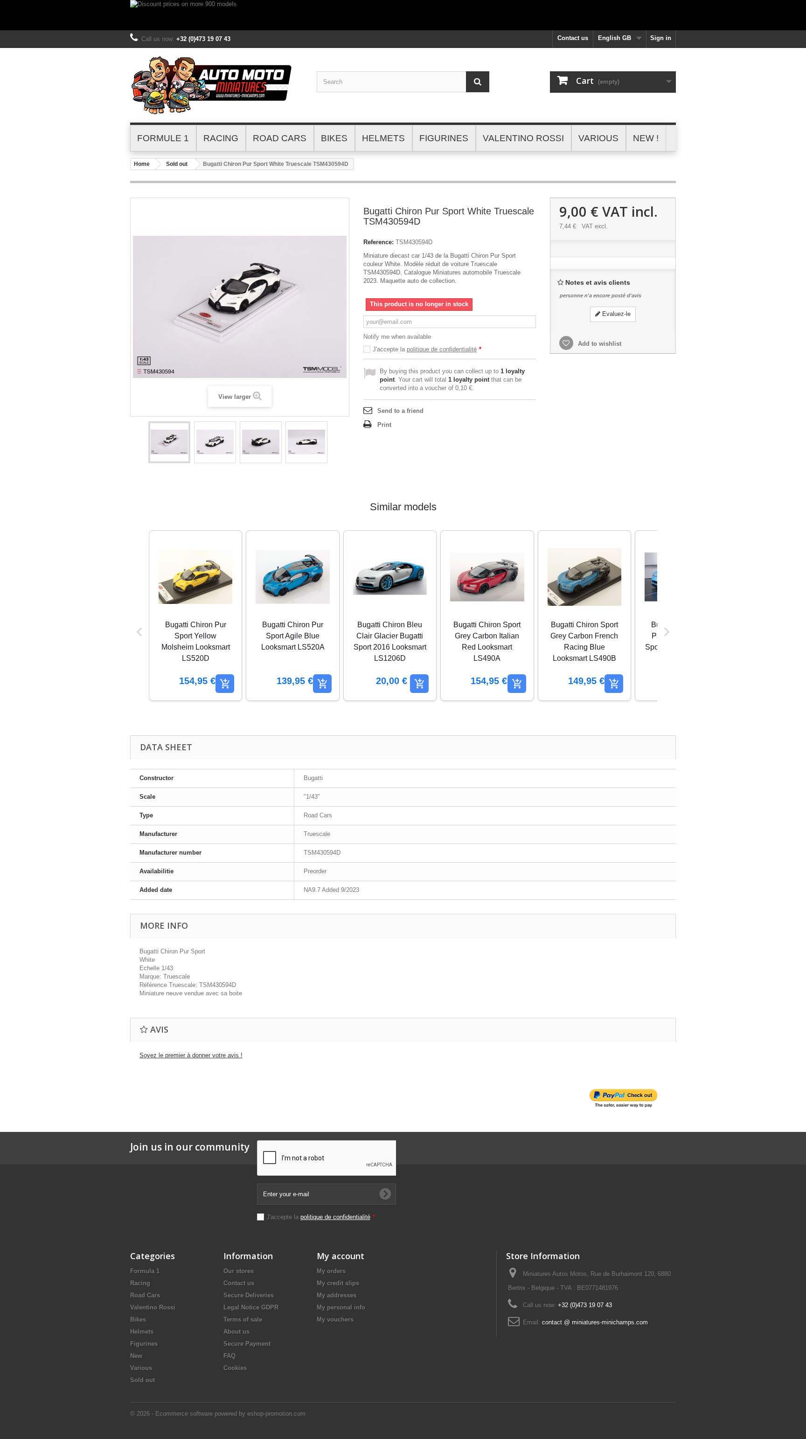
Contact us (572, 37)
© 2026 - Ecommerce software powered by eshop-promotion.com (218, 1413)
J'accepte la (427, 349)
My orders (331, 1271)
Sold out (177, 164)
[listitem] (195, 615)
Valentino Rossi (152, 1307)
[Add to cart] (224, 683)
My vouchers (335, 1319)
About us (236, 1331)
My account (340, 1255)
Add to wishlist (598, 343)
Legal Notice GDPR (250, 1307)
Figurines (144, 1343)
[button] (139, 631)
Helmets (141, 1331)
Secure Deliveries (248, 1295)
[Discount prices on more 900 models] (403, 15)
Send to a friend (400, 410)
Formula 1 (145, 1271)
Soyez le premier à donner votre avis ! (191, 1055)
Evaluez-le (615, 313)
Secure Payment (247, 1343)
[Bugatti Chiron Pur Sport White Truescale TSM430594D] (169, 442)
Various (141, 1367)
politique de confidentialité (442, 349)
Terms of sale (242, 1319)
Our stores (238, 1271)
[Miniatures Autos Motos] (216, 85)
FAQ (229, 1355)
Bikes (138, 1319)
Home (142, 164)
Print (384, 424)
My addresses (336, 1295)
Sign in (660, 37)
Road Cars (145, 1295)
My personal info (341, 1307)
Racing (140, 1283)
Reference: (378, 242)
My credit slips (338, 1283)
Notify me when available (397, 336)
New (136, 1355)
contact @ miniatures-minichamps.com (595, 1322)
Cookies (235, 1367)
